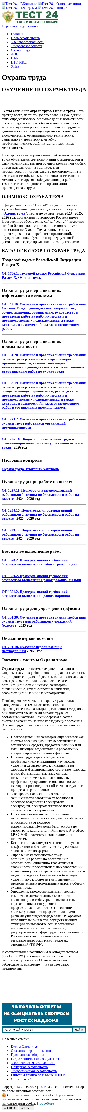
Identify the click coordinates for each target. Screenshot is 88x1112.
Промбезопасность (25, 38)
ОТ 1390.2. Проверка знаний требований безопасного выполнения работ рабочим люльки (41, 578)
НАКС (16, 58)
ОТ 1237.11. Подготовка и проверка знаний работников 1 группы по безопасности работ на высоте (40, 495)
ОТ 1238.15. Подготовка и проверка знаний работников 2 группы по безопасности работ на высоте (40, 514)
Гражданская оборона (27, 1055)
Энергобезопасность (26, 46)
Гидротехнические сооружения (35, 1059)
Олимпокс (21, 209)
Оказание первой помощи (31, 1051)
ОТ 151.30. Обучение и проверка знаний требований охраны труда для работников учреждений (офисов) (44, 621)
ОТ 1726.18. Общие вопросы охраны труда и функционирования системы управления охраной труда (42, 443)
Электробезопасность (27, 42)
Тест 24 (44, 1087)
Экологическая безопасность (33, 1063)
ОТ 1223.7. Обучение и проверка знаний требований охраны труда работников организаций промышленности (44, 423)
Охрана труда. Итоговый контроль (30, 469)
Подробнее (45, 1103)
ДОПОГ (17, 54)
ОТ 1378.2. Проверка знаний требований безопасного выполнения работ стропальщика (39, 562)
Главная (17, 34)
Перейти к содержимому (21, 26)
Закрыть (26, 1108)
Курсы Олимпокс (24, 1046)
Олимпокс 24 (21, 1079)
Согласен (10, 1108)
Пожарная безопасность (29, 1067)
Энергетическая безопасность (34, 1071)
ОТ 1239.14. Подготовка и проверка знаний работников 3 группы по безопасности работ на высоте (40, 534)
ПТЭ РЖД (19, 62)
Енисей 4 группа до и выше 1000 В (38, 1075)
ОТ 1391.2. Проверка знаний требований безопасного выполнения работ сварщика (36, 594)
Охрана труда (21, 50)
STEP (15, 66)
